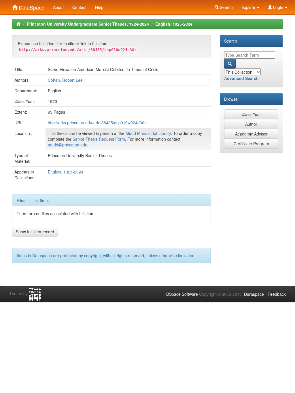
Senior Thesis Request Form (99, 139)
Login (278, 7)
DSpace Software (182, 294)
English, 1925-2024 (173, 24)
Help (99, 7)
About (58, 7)
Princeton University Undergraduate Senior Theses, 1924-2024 (88, 24)
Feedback (277, 294)
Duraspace (254, 294)
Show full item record (35, 231)
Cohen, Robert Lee (65, 80)
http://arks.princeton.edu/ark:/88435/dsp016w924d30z (97, 122)
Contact (79, 7)
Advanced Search (241, 78)
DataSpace (30, 6)
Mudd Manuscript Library (148, 133)
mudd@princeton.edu (67, 145)
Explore (248, 7)
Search (226, 7)
